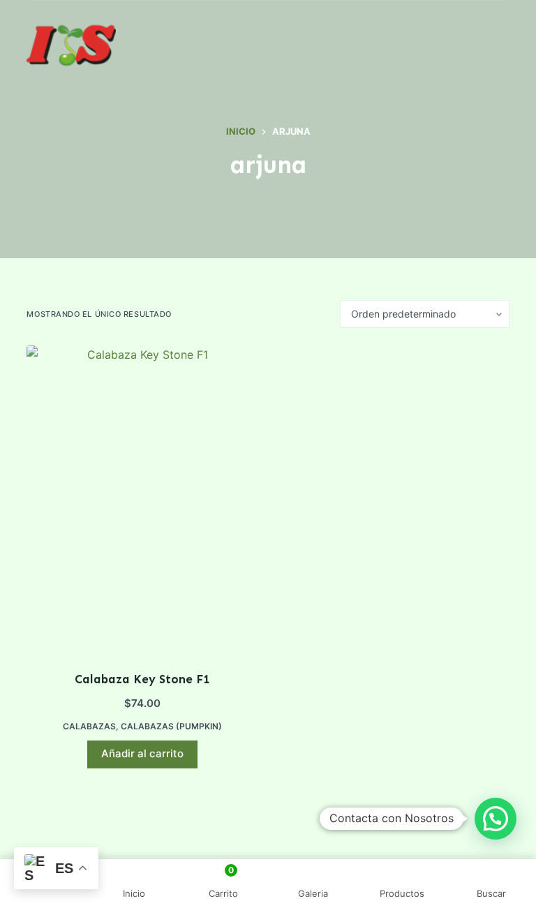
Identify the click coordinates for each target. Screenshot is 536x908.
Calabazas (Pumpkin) (171, 726)
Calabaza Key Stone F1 (142, 679)
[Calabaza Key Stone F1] (142, 499)
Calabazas (89, 726)
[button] (495, 819)
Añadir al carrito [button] (142, 753)
